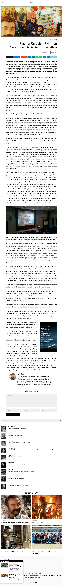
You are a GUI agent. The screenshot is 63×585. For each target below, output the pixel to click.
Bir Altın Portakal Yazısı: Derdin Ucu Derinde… (18, 485)
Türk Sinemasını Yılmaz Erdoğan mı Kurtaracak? (14, 522)
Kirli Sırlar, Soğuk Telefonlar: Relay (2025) (12, 552)
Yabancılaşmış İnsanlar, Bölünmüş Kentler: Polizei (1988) (21, 471)
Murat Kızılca (11, 433)
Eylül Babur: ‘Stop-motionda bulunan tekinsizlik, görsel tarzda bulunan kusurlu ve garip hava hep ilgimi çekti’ (32, 449)
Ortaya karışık (53, 39)
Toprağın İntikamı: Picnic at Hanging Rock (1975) (19, 464)
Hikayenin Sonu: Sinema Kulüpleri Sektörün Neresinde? (44, 552)
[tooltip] (9, 57)
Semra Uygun (11, 476)
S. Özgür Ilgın (11, 469)
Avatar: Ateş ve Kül (37, 522)
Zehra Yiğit (10, 441)
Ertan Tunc (10, 455)
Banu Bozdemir (11, 448)
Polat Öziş (54, 52)
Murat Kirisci (11, 462)
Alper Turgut (11, 484)
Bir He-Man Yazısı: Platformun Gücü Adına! (17, 428)
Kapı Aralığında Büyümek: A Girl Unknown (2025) (19, 442)
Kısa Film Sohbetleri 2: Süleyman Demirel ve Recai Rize (15, 576)
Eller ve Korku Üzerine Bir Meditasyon (16, 478)
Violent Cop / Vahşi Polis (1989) (15, 456)
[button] (60, 420)
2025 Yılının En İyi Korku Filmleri (15, 435)
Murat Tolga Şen (12, 426)
